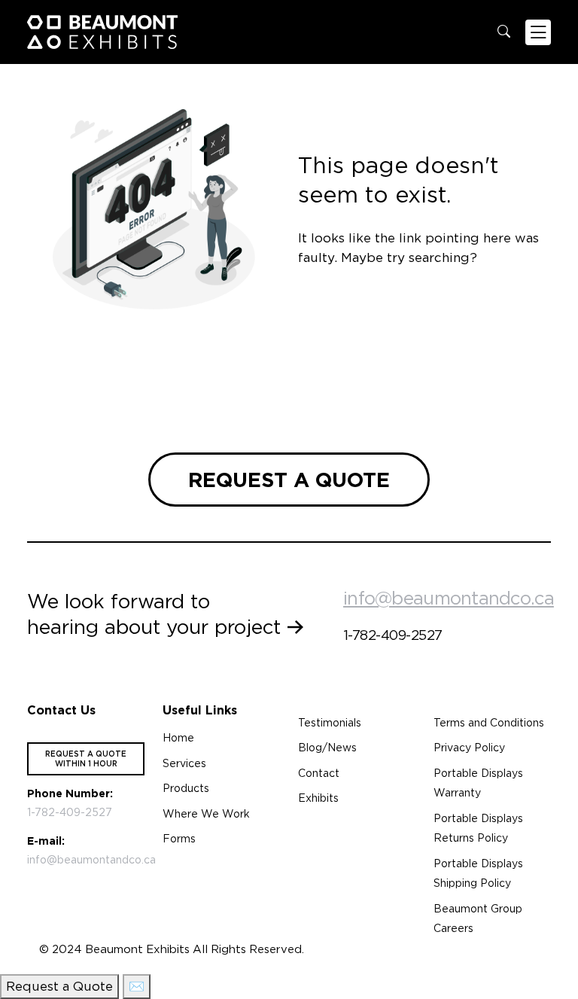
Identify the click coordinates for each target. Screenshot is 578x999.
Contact (318, 773)
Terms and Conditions (489, 723)
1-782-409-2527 (392, 635)
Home (178, 738)
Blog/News (327, 748)
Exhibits (318, 798)
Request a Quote (59, 986)
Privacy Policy (469, 748)
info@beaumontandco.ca (448, 598)
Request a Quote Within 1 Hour (85, 758)
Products (186, 788)
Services (184, 763)
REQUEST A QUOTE (289, 480)
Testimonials (329, 723)
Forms (179, 839)
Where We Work (206, 814)
